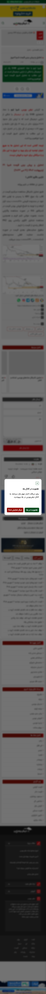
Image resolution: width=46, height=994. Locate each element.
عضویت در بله (32, 510)
